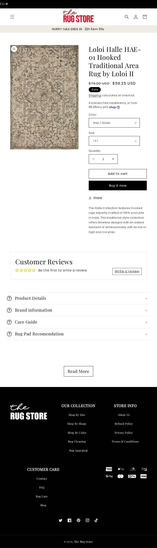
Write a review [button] (127, 271)
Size (92, 133)
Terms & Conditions (125, 441)
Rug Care (42, 496)
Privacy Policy (124, 432)
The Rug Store (83, 541)
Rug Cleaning (77, 441)
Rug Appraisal (78, 450)
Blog (43, 505)
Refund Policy (124, 423)
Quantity (94, 151)
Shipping (95, 95)
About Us (124, 414)
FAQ (42, 487)
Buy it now (118, 185)
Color (92, 115)
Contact (42, 478)
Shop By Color (77, 432)
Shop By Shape (77, 423)
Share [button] (97, 198)
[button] (12, 16)
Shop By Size (76, 414)
